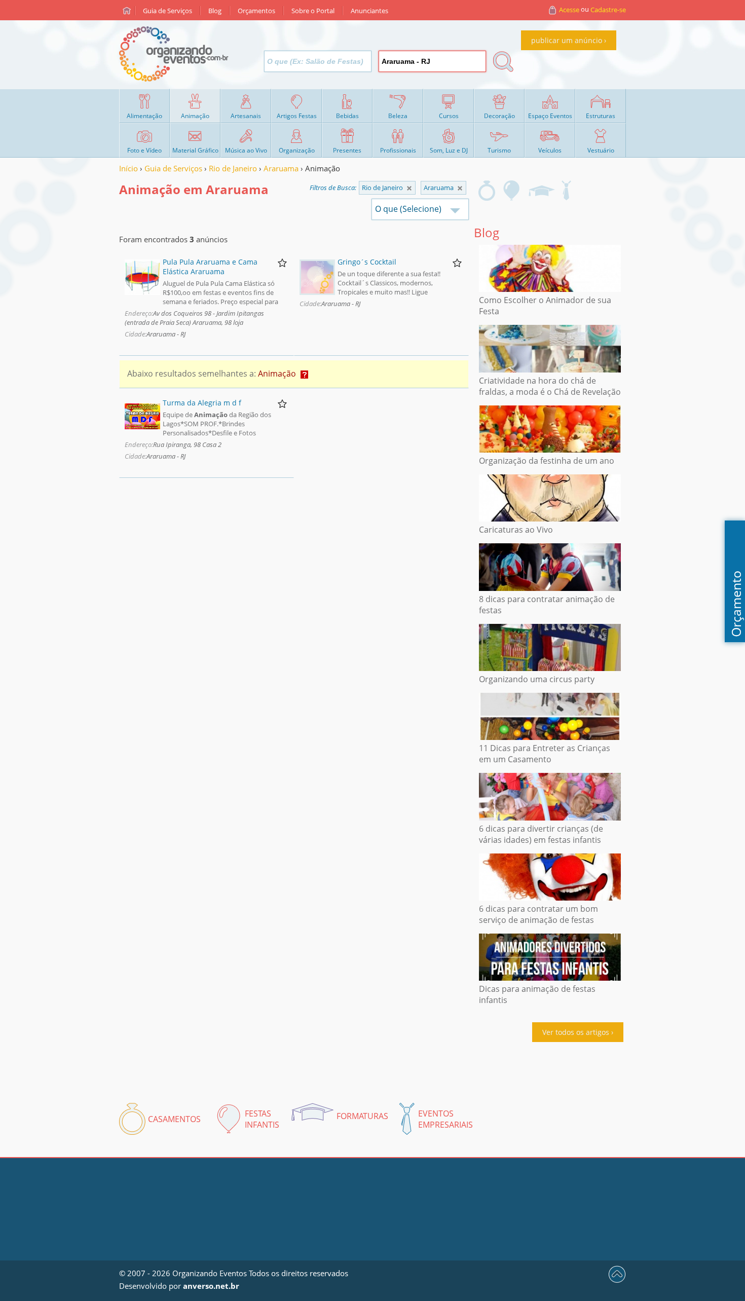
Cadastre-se (608, 9)
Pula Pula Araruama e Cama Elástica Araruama (210, 266)
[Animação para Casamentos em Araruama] (487, 190)
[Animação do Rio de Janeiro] (460, 188)
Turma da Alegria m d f (202, 402)
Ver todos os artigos (575, 1032)
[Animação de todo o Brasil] (409, 188)
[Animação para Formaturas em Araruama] (541, 190)
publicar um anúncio (566, 40)
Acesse (569, 9)
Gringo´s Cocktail (367, 262)
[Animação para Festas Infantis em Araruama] (512, 190)
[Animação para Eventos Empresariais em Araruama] (566, 190)
